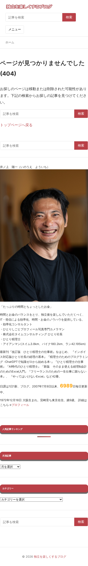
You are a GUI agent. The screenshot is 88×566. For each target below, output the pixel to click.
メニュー (14, 29)
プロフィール (20, 405)
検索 (69, 17)
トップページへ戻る (16, 125)
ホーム (9, 42)
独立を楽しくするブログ (50, 556)
